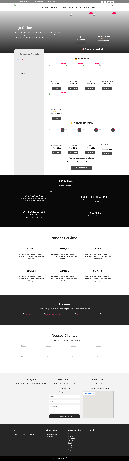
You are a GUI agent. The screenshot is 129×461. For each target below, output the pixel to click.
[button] (16, 314)
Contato (86, 7)
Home (37, 7)
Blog (93, 7)
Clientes (78, 7)
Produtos (45, 7)
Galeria (71, 7)
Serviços (63, 7)
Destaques (54, 7)
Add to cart (80, 44)
